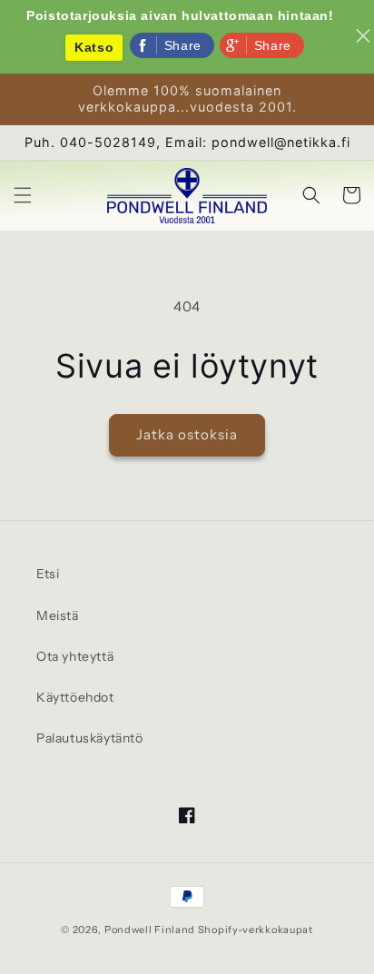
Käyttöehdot (75, 697)
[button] (23, 195)
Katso (93, 47)
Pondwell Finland (149, 929)
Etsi (47, 574)
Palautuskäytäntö (89, 738)
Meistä (57, 615)
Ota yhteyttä (74, 656)
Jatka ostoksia (187, 434)
